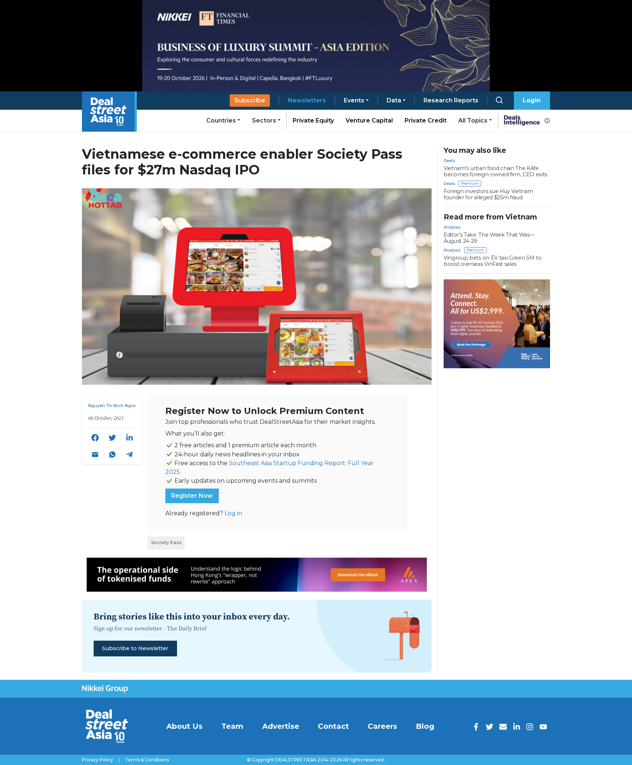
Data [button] (394, 100)
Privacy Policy (97, 760)
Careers (382, 726)
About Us (184, 726)
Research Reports (451, 100)
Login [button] (532, 100)
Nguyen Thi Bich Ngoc (112, 405)
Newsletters (307, 100)
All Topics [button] (473, 120)
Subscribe (249, 100)
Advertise (280, 726)
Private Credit (426, 120)
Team (232, 726)
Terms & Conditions (147, 760)
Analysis (452, 227)
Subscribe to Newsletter (135, 648)
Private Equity (313, 120)
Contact (333, 726)
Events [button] (354, 100)
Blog (425, 726)
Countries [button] (221, 120)
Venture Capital (369, 120)
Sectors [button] (264, 120)
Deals (449, 160)
